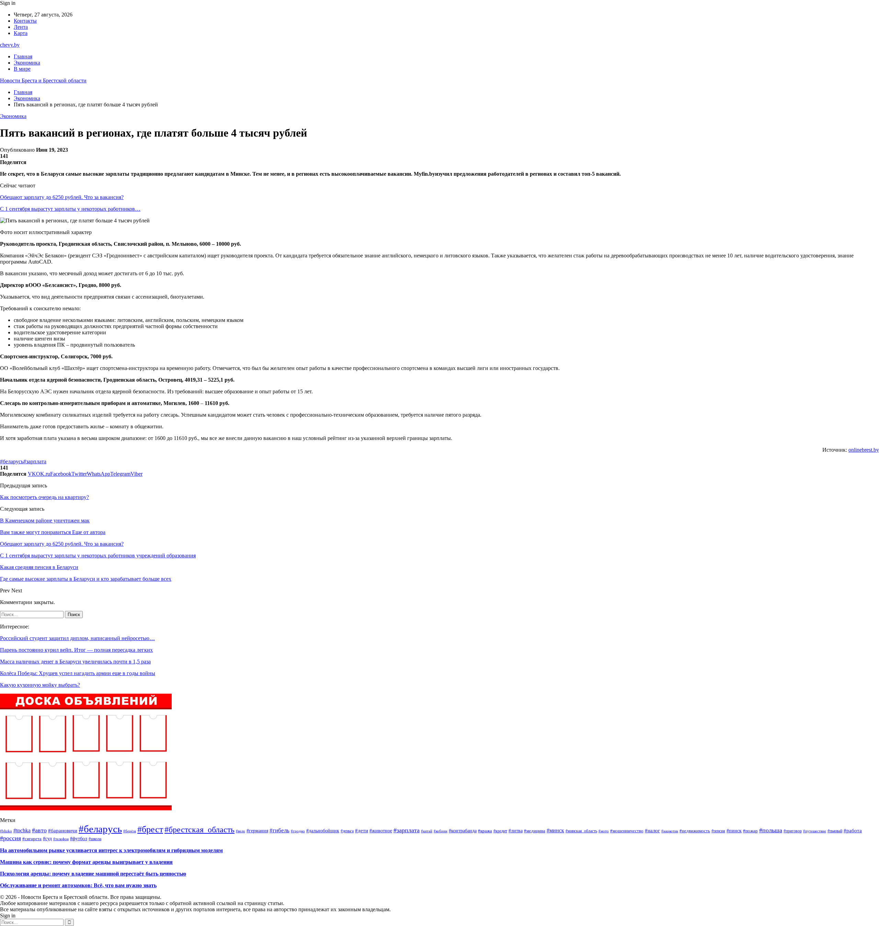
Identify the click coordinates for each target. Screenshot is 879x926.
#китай (426, 831)
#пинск (734, 830)
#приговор (793, 831)
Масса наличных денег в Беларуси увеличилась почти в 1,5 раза (75, 661)
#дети (361, 830)
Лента (21, 27)
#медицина (534, 831)
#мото (603, 831)
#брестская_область (199, 829)
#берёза (129, 831)
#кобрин (440, 831)
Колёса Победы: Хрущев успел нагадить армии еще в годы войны (77, 673)
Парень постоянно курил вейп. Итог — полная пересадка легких (76, 650)
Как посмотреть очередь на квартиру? (44, 497)
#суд (47, 838)
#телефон (61, 839)
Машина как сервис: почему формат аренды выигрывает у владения (86, 862)
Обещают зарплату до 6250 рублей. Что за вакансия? (62, 197)
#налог (652, 830)
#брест (150, 829)
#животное (380, 830)
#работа (853, 830)
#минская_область (581, 831)
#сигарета (32, 838)
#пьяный (834, 831)
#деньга (347, 831)
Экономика (27, 63)
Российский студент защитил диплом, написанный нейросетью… (77, 638)
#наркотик (669, 831)
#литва (516, 830)
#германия (257, 830)
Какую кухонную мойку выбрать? (40, 685)
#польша (770, 830)
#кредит (500, 831)
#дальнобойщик (322, 830)
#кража (485, 831)
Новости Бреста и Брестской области (43, 80)
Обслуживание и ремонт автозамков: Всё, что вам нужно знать (78, 885)
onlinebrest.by (863, 450)
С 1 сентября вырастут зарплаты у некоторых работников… (70, 209)
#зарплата (34, 461)
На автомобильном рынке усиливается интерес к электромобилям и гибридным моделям (111, 850)
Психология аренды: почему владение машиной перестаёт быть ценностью (93, 874)
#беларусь (11, 461)
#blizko (6, 831)
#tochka (22, 830)
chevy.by (10, 45)
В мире (22, 69)
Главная (23, 56)
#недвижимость (695, 830)
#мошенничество (626, 830)
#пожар (750, 830)
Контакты (25, 21)
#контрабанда (463, 830)
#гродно (298, 831)
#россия (10, 838)
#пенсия (718, 831)
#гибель (279, 830)
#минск (555, 830)
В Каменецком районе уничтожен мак (45, 520)
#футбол (78, 838)
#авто (39, 830)
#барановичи (62, 830)
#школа (95, 839)
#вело (240, 831)
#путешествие (814, 831)
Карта (20, 33)
